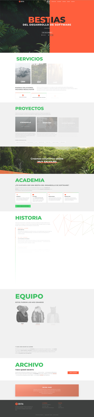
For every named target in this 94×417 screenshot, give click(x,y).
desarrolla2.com (61, 407)
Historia (64, 1)
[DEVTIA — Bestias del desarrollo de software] (21, 1)
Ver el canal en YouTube (23, 206)
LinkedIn (59, 404)
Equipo (68, 1)
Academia (59, 1)
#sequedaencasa (34, 265)
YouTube (59, 406)
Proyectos (54, 1)
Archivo (73, 1)
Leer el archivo (73, 372)
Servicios (48, 1)
